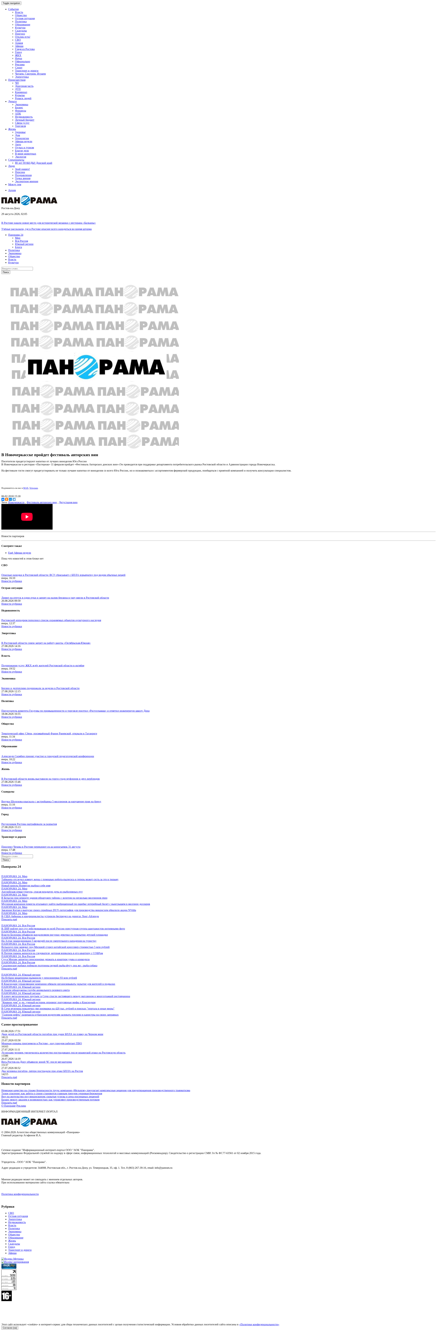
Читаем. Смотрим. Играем (30, 73)
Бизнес (19, 107)
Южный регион (24, 244)
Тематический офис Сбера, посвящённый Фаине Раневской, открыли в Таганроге (49, 733)
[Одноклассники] (6, 499)
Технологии (22, 138)
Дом (17, 135)
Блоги (18, 247)
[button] (15, 234)
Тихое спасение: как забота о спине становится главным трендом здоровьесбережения (51, 1093)
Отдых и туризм (24, 147)
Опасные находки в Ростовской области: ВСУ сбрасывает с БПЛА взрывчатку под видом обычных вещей (63, 575)
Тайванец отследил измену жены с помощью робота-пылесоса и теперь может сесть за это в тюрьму (59, 879)
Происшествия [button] (16, 79)
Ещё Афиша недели (19, 552)
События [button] (13, 9)
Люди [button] (11, 166)
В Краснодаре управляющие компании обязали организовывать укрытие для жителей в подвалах (58, 983)
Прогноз (20, 33)
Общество (21, 15)
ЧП (17, 82)
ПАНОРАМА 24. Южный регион (20, 974)
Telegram (33, 488)
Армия (19, 43)
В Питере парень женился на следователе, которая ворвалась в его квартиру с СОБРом (52, 953)
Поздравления (23, 175)
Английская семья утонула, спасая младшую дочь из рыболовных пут (42, 891)
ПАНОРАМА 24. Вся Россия (18, 925)
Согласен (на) (10, 1328)
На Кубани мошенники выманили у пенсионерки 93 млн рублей (39, 977)
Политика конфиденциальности (20, 1194)
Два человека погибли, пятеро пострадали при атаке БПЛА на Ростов (42, 1071)
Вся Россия (21, 241)
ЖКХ (18, 55)
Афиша (19, 46)
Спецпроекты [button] (16, 159)
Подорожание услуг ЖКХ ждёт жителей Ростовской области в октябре (42, 665)
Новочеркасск (16, 502)
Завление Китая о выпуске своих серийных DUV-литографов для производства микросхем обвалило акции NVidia (68, 910)
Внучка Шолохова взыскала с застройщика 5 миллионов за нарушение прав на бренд (51, 801)
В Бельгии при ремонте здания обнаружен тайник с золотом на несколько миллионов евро (54, 897)
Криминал (21, 92)
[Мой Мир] (10, 499)
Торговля (20, 126)
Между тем (14, 184)
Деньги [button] (12, 101)
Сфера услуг (22, 122)
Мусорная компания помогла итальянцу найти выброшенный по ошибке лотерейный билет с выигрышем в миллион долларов (75, 904)
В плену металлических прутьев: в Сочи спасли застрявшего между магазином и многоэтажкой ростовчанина (65, 996)
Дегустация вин (68, 502)
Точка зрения (22, 178)
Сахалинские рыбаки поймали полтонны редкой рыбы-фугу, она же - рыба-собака (49, 965)
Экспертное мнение (26, 181)
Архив (12, 190)
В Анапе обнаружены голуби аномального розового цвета (35, 990)
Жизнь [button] (12, 129)
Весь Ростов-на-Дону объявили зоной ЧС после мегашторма (36, 1061)
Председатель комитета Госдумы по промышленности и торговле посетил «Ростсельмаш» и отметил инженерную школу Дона (75, 710)
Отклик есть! (22, 36)
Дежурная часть (24, 86)
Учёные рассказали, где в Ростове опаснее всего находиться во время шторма (46, 229)
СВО (18, 39)
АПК (18, 113)
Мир (17, 237)
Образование (22, 24)
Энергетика (22, 76)
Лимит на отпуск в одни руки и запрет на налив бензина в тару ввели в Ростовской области (55, 597)
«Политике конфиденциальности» (259, 1324)
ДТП (18, 89)
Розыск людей (23, 98)
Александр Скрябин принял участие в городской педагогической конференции (47, 756)
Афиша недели (23, 141)
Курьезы (20, 95)
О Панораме (8, 1105)
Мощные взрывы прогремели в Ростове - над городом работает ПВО (41, 1043)
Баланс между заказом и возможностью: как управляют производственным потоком (50, 1099)
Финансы (20, 110)
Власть (19, 12)
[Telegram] (14, 499)
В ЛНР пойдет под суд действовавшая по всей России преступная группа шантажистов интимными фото (63, 928)
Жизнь (12, 1240)
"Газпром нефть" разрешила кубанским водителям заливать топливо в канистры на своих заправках (60, 1014)
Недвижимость (24, 116)
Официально (22, 61)
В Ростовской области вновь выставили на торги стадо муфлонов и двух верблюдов (50, 778)
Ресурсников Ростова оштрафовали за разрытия (29, 824)
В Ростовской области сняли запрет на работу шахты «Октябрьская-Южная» (46, 642)
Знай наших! (22, 169)
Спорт (18, 67)
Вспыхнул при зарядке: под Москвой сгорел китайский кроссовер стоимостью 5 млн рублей (55, 947)
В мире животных (25, 153)
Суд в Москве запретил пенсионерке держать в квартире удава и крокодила (45, 959)
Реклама (20, 64)
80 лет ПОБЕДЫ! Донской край (33, 162)
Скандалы (21, 30)
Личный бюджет (24, 119)
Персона (20, 172)
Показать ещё (9, 919)
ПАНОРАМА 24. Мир (14, 876)
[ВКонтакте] (2, 499)
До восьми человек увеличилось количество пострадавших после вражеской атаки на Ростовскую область (63, 1052)
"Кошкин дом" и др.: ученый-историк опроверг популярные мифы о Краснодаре (48, 1002)
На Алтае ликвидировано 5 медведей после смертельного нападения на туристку (48, 940)
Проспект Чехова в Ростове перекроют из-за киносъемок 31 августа (40, 846)
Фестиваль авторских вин (42, 502)
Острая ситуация (25, 18)
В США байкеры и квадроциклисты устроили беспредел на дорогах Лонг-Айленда (50, 916)
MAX (25, 488)
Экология (20, 156)
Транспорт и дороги (26, 70)
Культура (20, 27)
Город (18, 52)
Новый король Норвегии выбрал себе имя (25, 885)
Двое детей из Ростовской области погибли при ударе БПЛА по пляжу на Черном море (52, 1034)
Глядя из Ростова (25, 49)
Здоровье (20, 132)
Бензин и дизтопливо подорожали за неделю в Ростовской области (40, 688)
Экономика (21, 104)
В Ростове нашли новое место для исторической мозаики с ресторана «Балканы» (48, 222)
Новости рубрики (11, 581)
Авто (18, 144)
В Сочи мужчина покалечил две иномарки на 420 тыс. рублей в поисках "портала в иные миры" (58, 1008)
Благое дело (22, 150)
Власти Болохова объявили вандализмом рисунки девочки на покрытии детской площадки (54, 934)
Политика (21, 21)
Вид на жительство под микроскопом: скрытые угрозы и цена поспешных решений (50, 1096)
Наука (18, 58)
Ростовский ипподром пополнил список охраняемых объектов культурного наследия (51, 620)
